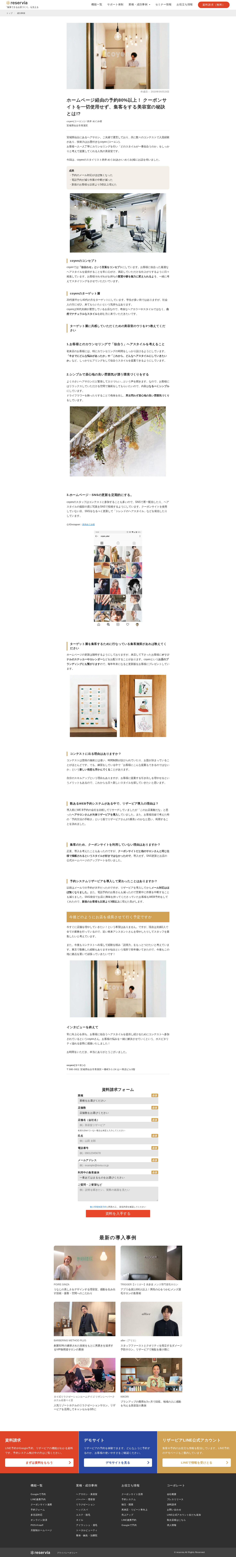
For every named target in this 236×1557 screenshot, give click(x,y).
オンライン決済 (39, 1520)
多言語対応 (37, 1515)
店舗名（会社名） (88, 1120)
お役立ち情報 (185, 4)
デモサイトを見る (118, 1462)
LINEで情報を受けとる (196, 1462)
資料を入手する (118, 1214)
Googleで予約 (38, 1494)
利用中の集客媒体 (88, 1172)
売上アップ (127, 1515)
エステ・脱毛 (83, 1515)
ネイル (79, 1520)
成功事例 (21, 13)
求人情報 (171, 1525)
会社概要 (171, 1494)
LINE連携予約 (38, 1499)
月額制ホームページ (41, 1530)
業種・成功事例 (86, 1485)
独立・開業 (127, 1504)
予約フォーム (38, 1509)
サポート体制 (115, 4)
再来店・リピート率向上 (135, 1509)
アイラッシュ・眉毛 (86, 1525)
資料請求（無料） (213, 4)
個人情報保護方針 (98, 1207)
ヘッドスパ (82, 1509)
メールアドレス (87, 1160)
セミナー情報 (163, 4)
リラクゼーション (85, 1504)
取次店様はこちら (176, 1520)
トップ (9, 13)
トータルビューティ (86, 1530)
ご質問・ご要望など (90, 1184)
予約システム (129, 1499)
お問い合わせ (174, 1509)
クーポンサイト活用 (132, 1494)
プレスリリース (175, 1499)
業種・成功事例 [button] (138, 4)
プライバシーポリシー (67, 1553)
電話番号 (83, 1148)
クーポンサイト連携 (41, 1504)
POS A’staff (37, 1525)
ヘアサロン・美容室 (86, 1494)
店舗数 (82, 1107)
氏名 (80, 1135)
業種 (80, 1095)
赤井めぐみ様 (88, 524)
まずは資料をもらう (39, 1462)
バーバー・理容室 (85, 1499)
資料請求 (171, 1504)
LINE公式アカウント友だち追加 (184, 1515)
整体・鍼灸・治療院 (86, 1535)
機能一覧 (96, 4)
